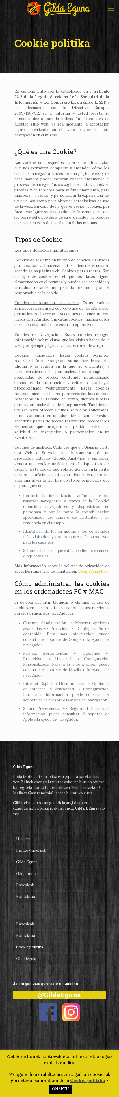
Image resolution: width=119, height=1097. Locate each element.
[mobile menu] (111, 9)
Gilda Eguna (27, 862)
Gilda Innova (27, 873)
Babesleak (25, 885)
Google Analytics (93, 571)
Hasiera (23, 838)
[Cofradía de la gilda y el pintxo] (59, 8)
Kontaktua (25, 896)
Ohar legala (26, 958)
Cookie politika (29, 947)
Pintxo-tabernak (31, 850)
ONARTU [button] (60, 1089)
